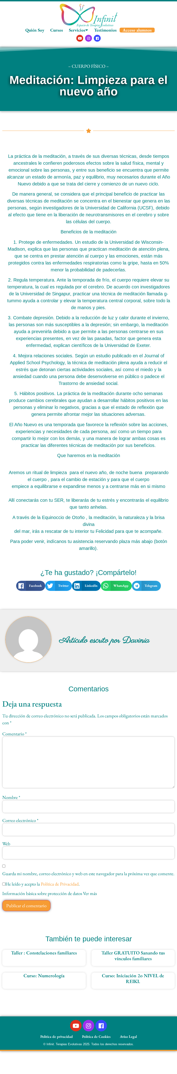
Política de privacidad (56, 1036)
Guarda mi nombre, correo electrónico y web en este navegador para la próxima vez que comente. (88, 873)
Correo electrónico (20, 820)
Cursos (56, 30)
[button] (30, 586)
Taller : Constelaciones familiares (44, 953)
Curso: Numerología (44, 975)
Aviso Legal (128, 1036)
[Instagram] (88, 38)
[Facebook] (97, 38)
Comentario (14, 733)
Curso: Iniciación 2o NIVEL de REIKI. (133, 978)
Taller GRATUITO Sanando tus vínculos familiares (133, 956)
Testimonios (105, 30)
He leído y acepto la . (42, 884)
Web (6, 843)
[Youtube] (79, 38)
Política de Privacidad (60, 884)
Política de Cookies (96, 1036)
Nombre (11, 797)
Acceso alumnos (137, 30)
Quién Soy (34, 30)
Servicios (77, 30)
